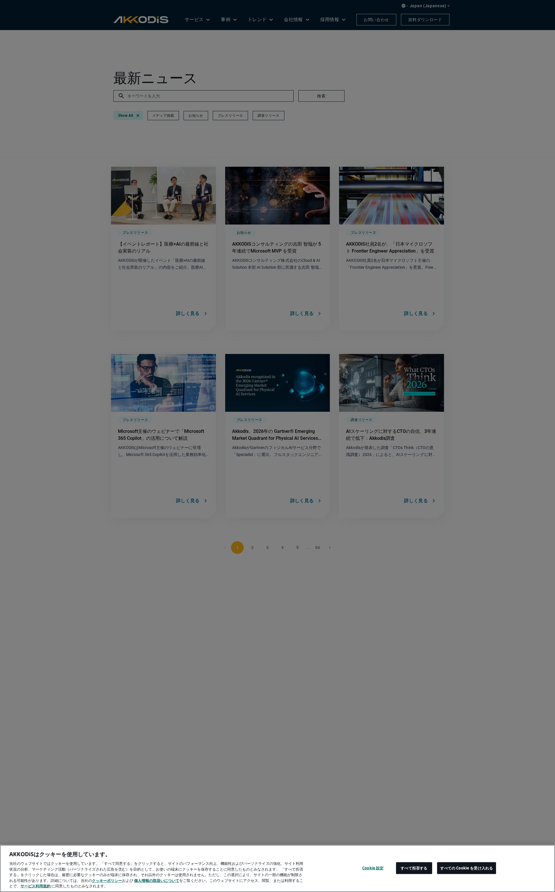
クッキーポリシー (107, 880)
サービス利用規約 (36, 886)
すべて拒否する (414, 867)
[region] (277, 868)
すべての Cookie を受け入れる (466, 867)
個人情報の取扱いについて (156, 880)
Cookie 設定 (373, 867)
